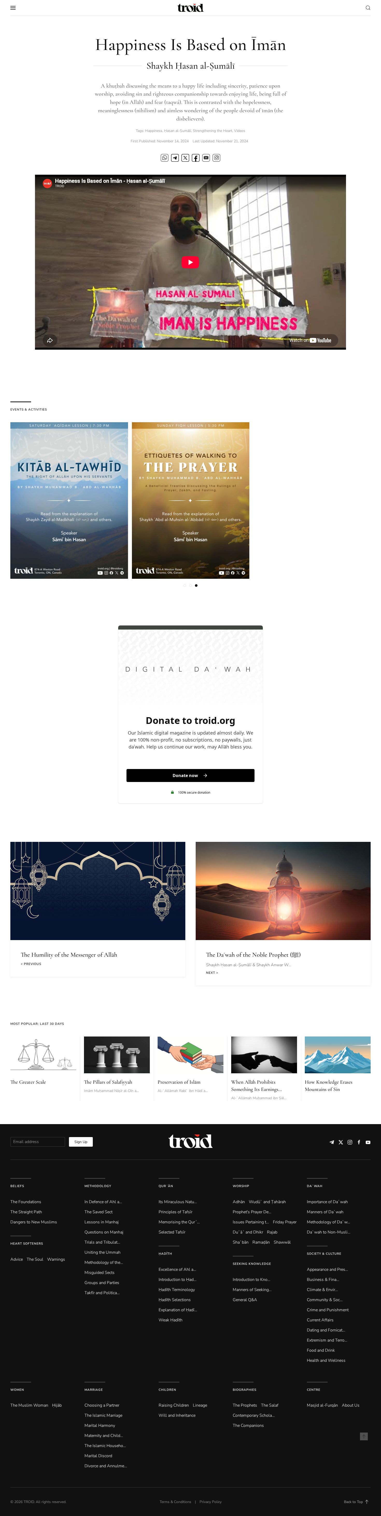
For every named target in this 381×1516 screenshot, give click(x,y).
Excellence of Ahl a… (177, 1269)
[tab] (185, 585)
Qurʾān (166, 1186)
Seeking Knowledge (252, 1264)
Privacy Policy (211, 1501)
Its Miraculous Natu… (178, 1202)
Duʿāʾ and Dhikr (248, 1232)
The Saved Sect (98, 1212)
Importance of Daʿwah (327, 1202)
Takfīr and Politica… (102, 1293)
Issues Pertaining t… (251, 1222)
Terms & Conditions (175, 1501)
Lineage (200, 1405)
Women (17, 1390)
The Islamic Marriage (103, 1415)
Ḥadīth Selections (175, 1300)
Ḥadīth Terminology (177, 1290)
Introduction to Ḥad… (177, 1279)
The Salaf (269, 1405)
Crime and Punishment (328, 1310)
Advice (16, 1259)
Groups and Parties (101, 1283)
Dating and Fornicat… (326, 1330)
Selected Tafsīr (172, 1232)
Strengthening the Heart (212, 130)
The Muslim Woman (29, 1405)
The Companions (248, 1425)
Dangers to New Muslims (33, 1222)
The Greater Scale (28, 1082)
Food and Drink (321, 1350)
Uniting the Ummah (102, 1252)
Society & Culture (324, 1254)
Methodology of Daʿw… (328, 1222)
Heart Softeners (26, 1244)
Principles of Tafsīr (175, 1212)
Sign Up (80, 1141)
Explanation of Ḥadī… (178, 1310)
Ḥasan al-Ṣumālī (177, 130)
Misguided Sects (99, 1272)
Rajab (272, 1232)
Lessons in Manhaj (101, 1222)
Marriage (93, 1390)
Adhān (239, 1202)
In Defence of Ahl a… (103, 1202)
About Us (350, 1405)
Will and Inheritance (177, 1415)
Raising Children (174, 1405)
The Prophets (245, 1405)
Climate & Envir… (322, 1290)
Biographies (244, 1390)
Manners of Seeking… (252, 1290)
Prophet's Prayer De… (252, 1212)
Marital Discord (98, 1456)
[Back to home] (190, 8)
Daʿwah (314, 1186)
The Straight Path (26, 1212)
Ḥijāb (57, 1405)
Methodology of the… (103, 1262)
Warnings (56, 1259)
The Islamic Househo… (105, 1446)
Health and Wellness (326, 1360)
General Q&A (245, 1300)
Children (167, 1390)
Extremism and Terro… (327, 1340)
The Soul (35, 1259)
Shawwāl (282, 1242)
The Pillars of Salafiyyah (108, 1082)
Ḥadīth (165, 1254)
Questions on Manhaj (103, 1232)
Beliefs (17, 1186)
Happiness (153, 130)
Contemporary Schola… (254, 1415)
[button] (13, 8)
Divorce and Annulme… (105, 1466)
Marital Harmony (99, 1425)
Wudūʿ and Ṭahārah (267, 1202)
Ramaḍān (261, 1242)
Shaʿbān (241, 1242)
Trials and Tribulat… (102, 1242)
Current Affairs (320, 1320)
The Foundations (25, 1202)
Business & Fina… (323, 1279)
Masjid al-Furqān (322, 1405)
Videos (239, 130)
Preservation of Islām (179, 1082)
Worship (241, 1186)
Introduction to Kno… (251, 1279)
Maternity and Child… (103, 1436)
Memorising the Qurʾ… (179, 1222)
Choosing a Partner (101, 1405)
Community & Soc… (325, 1300)
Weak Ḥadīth (170, 1320)
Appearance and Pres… (327, 1269)
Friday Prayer (285, 1222)
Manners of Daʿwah (325, 1212)
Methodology (97, 1186)
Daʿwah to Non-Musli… (328, 1232)
